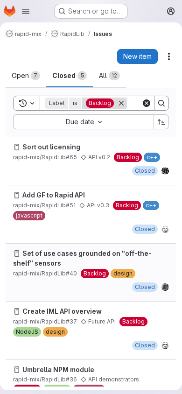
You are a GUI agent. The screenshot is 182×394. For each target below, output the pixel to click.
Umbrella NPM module (58, 369)
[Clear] (146, 103)
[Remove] (121, 103)
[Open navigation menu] (25, 11)
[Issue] (17, 147)
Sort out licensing (51, 147)
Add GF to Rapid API (53, 195)
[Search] (161, 103)
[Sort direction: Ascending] (161, 121)
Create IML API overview (62, 311)
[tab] (26, 75)
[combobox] (83, 121)
